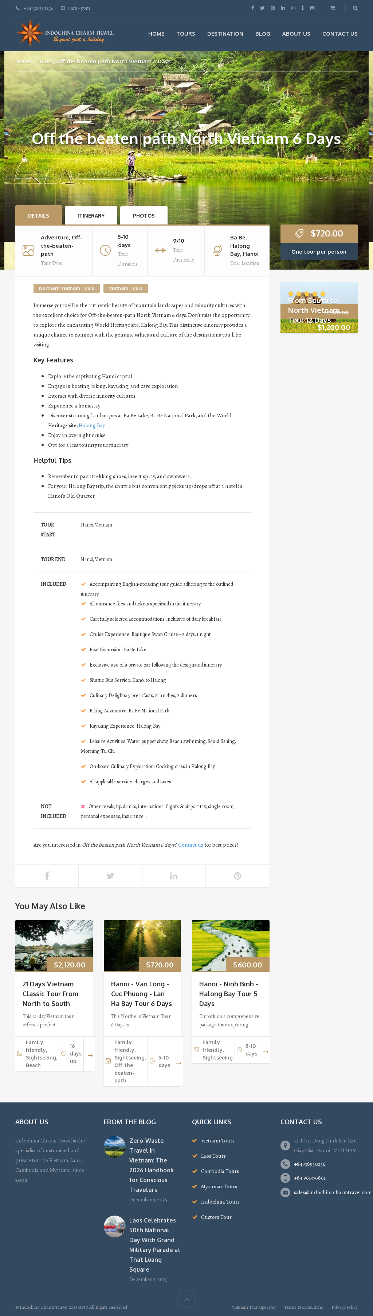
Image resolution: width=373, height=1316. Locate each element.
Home (156, 33)
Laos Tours (213, 1156)
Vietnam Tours (125, 288)
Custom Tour (216, 1217)
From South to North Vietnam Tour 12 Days (314, 310)
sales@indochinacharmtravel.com (333, 1192)
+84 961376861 (310, 1177)
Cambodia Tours (220, 1171)
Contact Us (340, 33)
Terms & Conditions (303, 1307)
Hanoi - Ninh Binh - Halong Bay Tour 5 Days (228, 993)
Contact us (190, 844)
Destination (225, 33)
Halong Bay (92, 425)
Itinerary (91, 215)
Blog (262, 33)
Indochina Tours (220, 1201)
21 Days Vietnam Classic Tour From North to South (50, 993)
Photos (144, 215)
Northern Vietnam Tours (66, 288)
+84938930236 (310, 1164)
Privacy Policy (344, 1307)
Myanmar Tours (219, 1186)
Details (38, 215)
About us (296, 33)
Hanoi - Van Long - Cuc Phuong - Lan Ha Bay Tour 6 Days (141, 993)
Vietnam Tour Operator (254, 1307)
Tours (185, 33)
